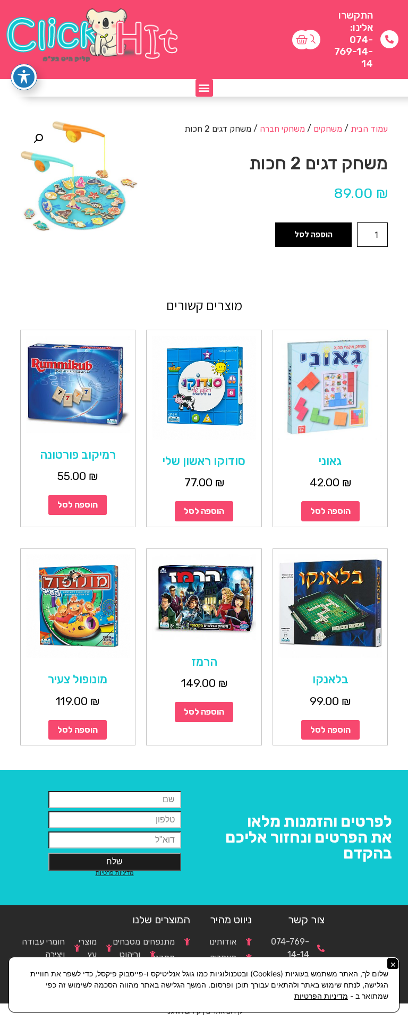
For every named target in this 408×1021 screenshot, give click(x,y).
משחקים (327, 129)
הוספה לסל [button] (330, 511)
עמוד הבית (369, 129)
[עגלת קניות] (301, 39)
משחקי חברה (282, 129)
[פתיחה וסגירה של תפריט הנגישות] (24, 77)
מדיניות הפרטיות (321, 995)
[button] (204, 88)
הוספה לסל (313, 234)
